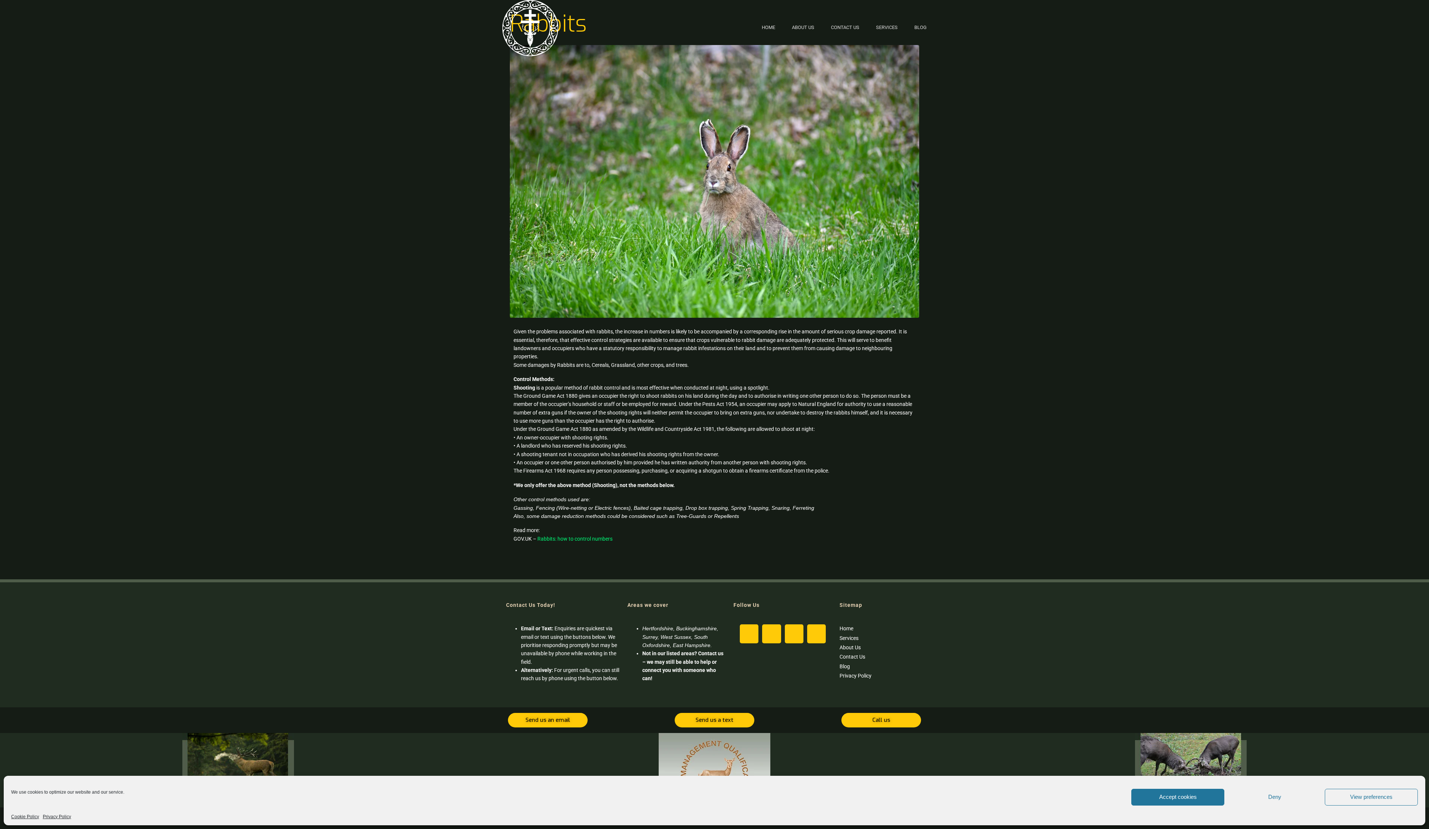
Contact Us (845, 27)
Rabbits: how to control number (573, 539)
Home (768, 27)
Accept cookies (1178, 797)
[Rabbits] (714, 181)
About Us (803, 27)
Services (887, 27)
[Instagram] (749, 633)
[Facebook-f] (771, 633)
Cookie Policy (25, 816)
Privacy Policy (57, 816)
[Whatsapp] (794, 633)
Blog (920, 27)
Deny (1274, 797)
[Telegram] (816, 633)
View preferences (1371, 797)
